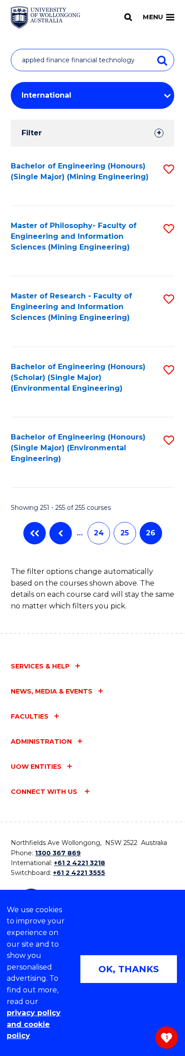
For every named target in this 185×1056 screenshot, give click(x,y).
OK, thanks (128, 969)
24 (99, 533)
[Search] (128, 17)
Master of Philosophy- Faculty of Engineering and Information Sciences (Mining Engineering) (74, 236)
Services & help (40, 666)
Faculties (29, 716)
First (34, 533)
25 (124, 533)
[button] (168, 169)
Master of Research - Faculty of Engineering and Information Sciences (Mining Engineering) (71, 307)
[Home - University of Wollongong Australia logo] (45, 17)
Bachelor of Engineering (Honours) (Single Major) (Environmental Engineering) (78, 448)
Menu (153, 17)
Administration (41, 741)
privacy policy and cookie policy (34, 1024)
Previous (60, 533)
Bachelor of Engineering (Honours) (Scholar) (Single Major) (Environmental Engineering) (78, 377)
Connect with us (45, 792)
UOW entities (36, 767)
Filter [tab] (32, 133)
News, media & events (51, 691)
